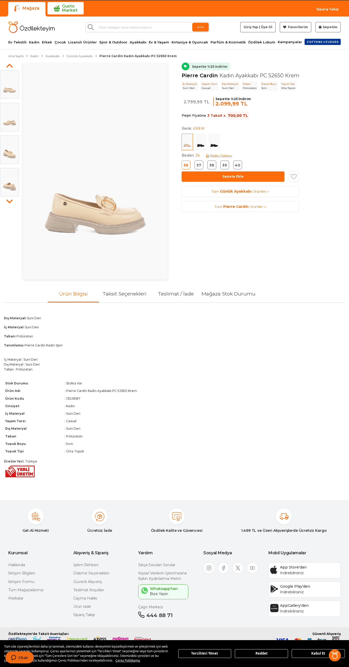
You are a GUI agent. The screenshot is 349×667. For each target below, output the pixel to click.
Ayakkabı (138, 42)
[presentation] (174, 397)
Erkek (47, 42)
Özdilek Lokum (261, 42)
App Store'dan (293, 567)
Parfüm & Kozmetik (228, 42)
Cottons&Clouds (323, 41)
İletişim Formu (21, 581)
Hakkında (16, 565)
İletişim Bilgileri (21, 573)
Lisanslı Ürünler (82, 42)
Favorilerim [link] (297, 27)
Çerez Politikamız (127, 660)
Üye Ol (266, 27)
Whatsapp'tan (164, 588)
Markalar (16, 598)
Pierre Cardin (200, 75)
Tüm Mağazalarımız (26, 590)
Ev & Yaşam (159, 42)
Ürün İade (82, 606)
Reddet (261, 653)
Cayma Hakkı (85, 598)
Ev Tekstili (17, 42)
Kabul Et (318, 653)
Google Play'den (295, 586)
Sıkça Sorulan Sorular (156, 565)
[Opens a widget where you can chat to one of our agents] (19, 657)
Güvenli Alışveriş (87, 581)
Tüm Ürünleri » (240, 191)
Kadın (34, 42)
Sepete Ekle (233, 176)
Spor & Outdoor (113, 42)
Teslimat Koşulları (88, 590)
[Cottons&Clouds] (323, 42)
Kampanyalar (290, 42)
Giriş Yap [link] (251, 27)
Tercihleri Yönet (204, 653)
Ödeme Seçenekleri (91, 573)
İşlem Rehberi (85, 565)
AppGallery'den (294, 605)
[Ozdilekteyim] (31, 27)
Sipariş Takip (327, 9)
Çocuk (60, 42)
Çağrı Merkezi (150, 607)
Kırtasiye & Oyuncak (190, 42)
